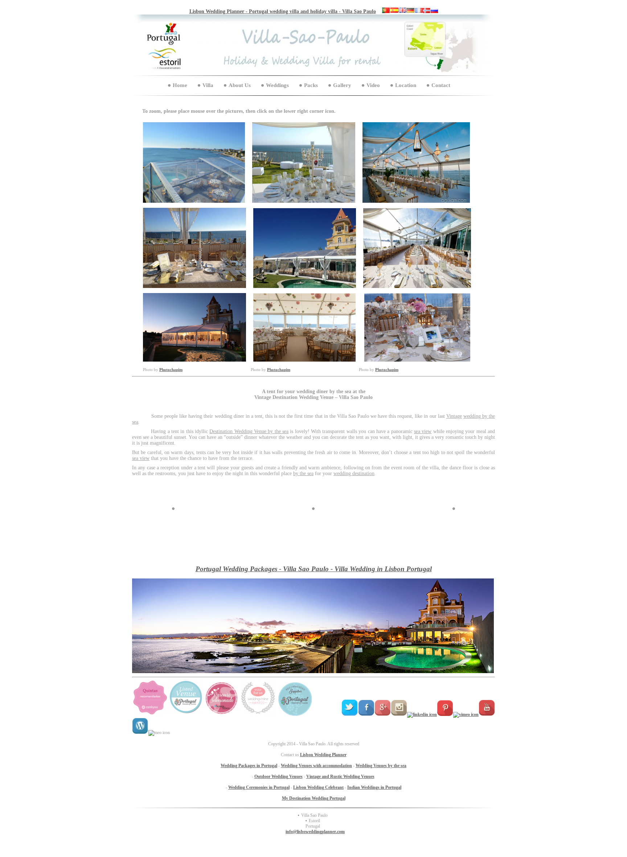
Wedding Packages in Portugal (249, 765)
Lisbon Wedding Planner (323, 754)
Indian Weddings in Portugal (374, 787)
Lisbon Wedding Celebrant (318, 787)
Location (405, 85)
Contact (440, 85)
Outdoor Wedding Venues (278, 776)
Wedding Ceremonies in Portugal (259, 787)
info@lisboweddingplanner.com (315, 831)
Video (373, 85)
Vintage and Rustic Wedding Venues (340, 776)
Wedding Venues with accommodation (316, 765)
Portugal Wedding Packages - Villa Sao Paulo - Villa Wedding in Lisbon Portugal (314, 569)
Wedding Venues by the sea (381, 765)
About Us (240, 85)
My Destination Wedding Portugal (313, 798)
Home (180, 85)
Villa (207, 85)
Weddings (277, 85)
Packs (311, 85)
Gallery (342, 85)
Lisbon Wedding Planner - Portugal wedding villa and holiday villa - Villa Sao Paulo (282, 11)
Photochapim (171, 370)
